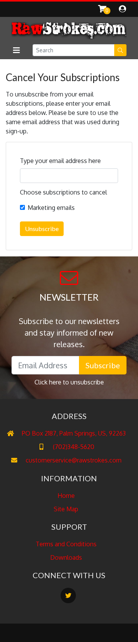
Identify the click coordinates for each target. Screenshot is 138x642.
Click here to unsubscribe (69, 382)
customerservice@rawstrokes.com (73, 460)
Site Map (66, 509)
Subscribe (102, 365)
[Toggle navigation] (16, 50)
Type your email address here (60, 161)
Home (66, 495)
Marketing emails (51, 207)
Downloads (66, 557)
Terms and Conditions (66, 544)
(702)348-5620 (72, 447)
